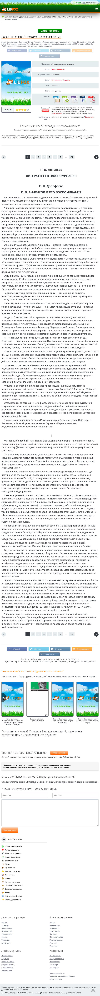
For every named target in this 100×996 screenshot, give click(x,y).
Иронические (6, 928)
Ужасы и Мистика (56, 940)
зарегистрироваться (29, 767)
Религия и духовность (13, 882)
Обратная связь (56, 979)
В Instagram (59, 50)
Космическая (55, 931)
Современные (7, 967)
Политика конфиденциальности (62, 976)
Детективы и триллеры (13, 854)
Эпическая (54, 946)
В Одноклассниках (83, 50)
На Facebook (16, 50)
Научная (53, 934)
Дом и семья (10, 875)
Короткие (5, 959)
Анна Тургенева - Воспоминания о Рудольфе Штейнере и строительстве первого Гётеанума (12, 721)
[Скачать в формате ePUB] (65, 102)
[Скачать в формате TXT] (74, 102)
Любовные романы (12, 850)
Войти (78, 2)
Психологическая (56, 937)
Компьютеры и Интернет (14, 896)
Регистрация (91, 2)
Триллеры (5, 940)
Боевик (4, 922)
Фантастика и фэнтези (13, 846)
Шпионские (5, 943)
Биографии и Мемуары (60, 80)
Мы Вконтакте (49, 56)
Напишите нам (56, 113)
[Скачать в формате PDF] (92, 102)
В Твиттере (37, 50)
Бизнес (7, 878)
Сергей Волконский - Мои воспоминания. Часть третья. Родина (87, 721)
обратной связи (74, 992)
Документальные (11, 861)
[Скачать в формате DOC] (83, 102)
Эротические (6, 970)
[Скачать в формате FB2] (56, 102)
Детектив (5, 925)
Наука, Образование (12, 857)
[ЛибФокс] (9, 9)
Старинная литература (13, 889)
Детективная (55, 928)
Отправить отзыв (9, 830)
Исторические (7, 931)
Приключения (10, 868)
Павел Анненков (58, 69)
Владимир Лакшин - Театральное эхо (37, 720)
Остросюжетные (8, 965)
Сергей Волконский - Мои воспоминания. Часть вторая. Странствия (62, 721)
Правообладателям (57, 973)
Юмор (7, 893)
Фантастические (7, 962)
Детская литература (12, 871)
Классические (6, 934)
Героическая (55, 925)
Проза (7, 864)
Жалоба (45, 110)
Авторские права (50, 31)
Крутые (4, 937)
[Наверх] (93, 991)
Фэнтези (53, 943)
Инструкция (89, 117)
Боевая (52, 922)
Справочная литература (14, 885)
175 (71, 157)
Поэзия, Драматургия (13, 900)
